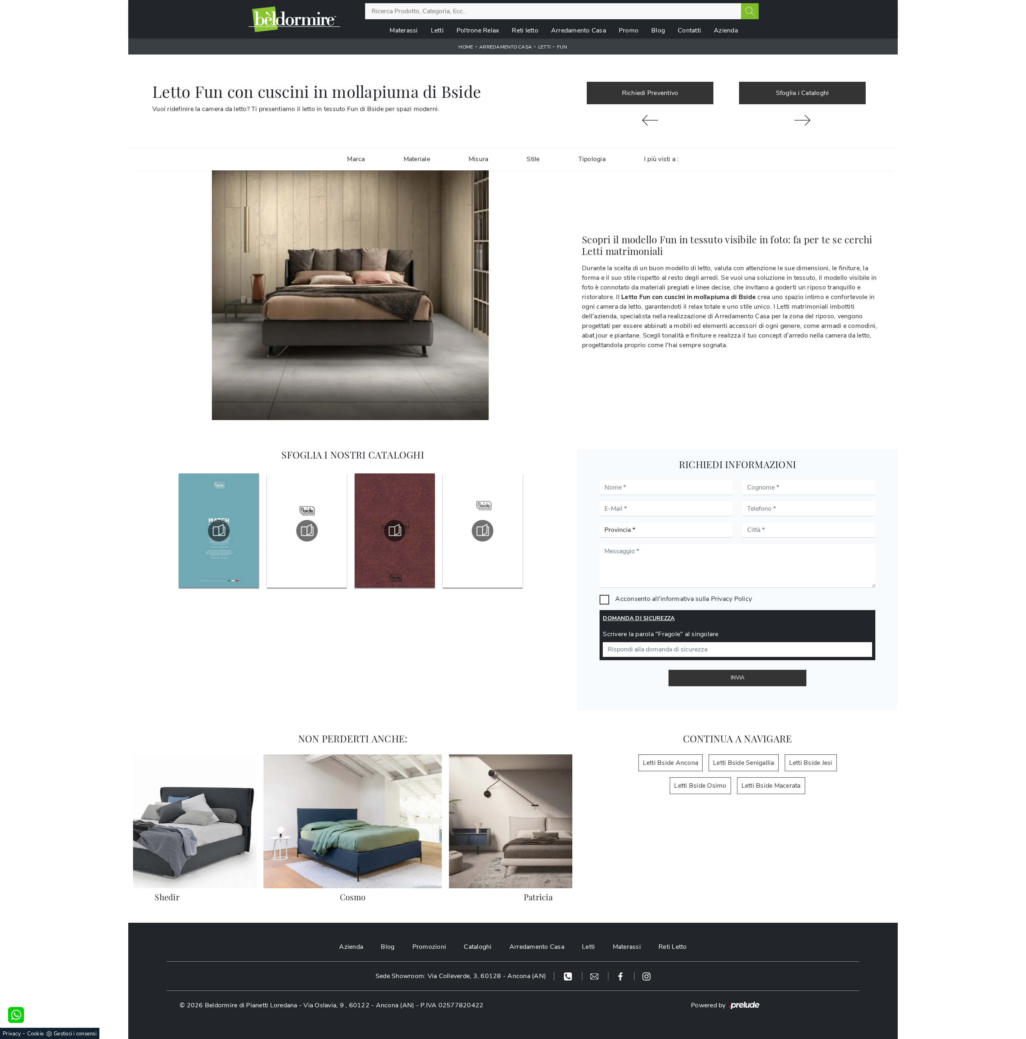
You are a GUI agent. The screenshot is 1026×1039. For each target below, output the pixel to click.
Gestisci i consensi (75, 1033)
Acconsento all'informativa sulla (683, 598)
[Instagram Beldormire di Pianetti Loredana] (646, 976)
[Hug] (802, 120)
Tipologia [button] (592, 159)
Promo (628, 30)
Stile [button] (533, 159)
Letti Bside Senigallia (743, 762)
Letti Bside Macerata (771, 785)
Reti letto (525, 30)
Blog (658, 30)
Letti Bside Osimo (700, 785)
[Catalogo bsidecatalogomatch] (219, 531)
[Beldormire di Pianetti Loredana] (294, 19)
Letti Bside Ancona (671, 762)
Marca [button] (356, 159)
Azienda (726, 30)
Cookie (35, 1033)
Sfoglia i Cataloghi (802, 93)
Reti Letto (672, 946)
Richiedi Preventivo (650, 93)
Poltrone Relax (477, 30)
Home (465, 47)
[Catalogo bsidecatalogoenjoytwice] (482, 531)
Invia (737, 677)
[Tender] (650, 120)
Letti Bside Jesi (810, 762)
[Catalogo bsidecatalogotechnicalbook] (307, 531)
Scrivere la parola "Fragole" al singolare (660, 634)
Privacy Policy (731, 598)
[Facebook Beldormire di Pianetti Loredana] (621, 976)
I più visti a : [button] (661, 159)
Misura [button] (479, 159)
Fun (562, 47)
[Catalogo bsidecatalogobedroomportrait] (395, 531)
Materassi (404, 30)
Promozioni (429, 946)
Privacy (12, 1033)
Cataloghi (477, 946)
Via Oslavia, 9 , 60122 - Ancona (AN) (358, 1005)
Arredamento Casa (578, 30)
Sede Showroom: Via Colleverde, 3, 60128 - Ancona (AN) (461, 976)
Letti (437, 30)
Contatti (689, 30)
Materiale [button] (417, 159)
